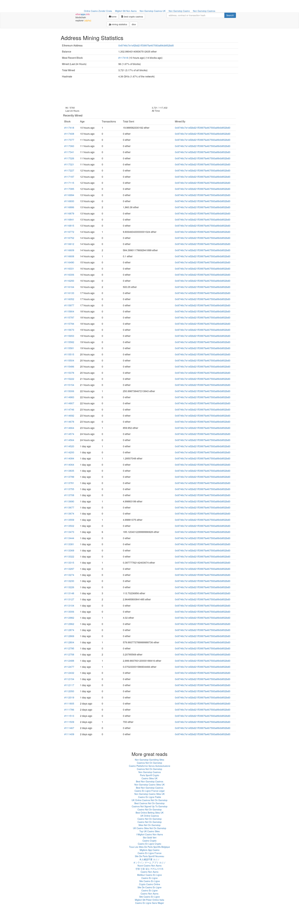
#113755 (69, 489)
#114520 (69, 446)
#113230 (69, 581)
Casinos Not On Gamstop (149, 762)
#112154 (69, 679)
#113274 (69, 575)
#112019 (69, 697)
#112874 (69, 630)
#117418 (123, 57)
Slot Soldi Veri (149, 837)
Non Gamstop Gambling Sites (149, 759)
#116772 (69, 232)
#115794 (69, 323)
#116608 (69, 256)
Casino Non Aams (149, 871)
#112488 (69, 660)
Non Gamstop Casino (179, 10)
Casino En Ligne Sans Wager (149, 902)
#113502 (69, 526)
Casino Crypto (149, 840)
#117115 (69, 183)
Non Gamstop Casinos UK (153, 10)
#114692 (69, 415)
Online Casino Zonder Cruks (98, 10)
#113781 (69, 483)
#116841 (69, 219)
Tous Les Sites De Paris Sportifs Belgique (149, 846)
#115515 (69, 354)
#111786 (69, 709)
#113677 (69, 507)
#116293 (69, 280)
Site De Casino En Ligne (149, 887)
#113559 (69, 520)
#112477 (69, 667)
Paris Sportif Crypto (149, 775)
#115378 (69, 373)
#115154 (69, 385)
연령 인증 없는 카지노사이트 (149, 868)
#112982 (69, 617)
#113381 (69, 544)
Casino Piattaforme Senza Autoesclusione (149, 765)
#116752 (69, 238)
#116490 (69, 262)
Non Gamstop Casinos (204, 10)
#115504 (69, 360)
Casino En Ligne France (149, 853)
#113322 (69, 556)
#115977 (69, 305)
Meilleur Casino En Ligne (149, 874)
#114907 (69, 403)
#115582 (69, 342)
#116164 (69, 287)
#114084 (69, 458)
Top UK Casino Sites (149, 831)
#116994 (69, 195)
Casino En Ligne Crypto (149, 843)
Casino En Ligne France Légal (149, 790)
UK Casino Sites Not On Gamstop (149, 828)
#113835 (69, 470)
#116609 (69, 250)
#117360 (69, 146)
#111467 (69, 728)
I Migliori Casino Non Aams (149, 834)
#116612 (69, 244)
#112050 (69, 691)
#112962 (69, 624)
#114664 (69, 428)
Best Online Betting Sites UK (150, 812)
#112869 (69, 636)
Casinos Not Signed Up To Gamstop (149, 806)
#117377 (69, 140)
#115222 (69, 379)
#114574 (69, 434)
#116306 (69, 274)
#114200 (69, 452)
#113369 (69, 550)
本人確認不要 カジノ (149, 859)
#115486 (69, 366)
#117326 (69, 158)
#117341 (69, 152)
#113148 (69, 593)
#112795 (69, 648)
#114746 (69, 409)
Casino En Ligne (149, 878)
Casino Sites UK (149, 778)
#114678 (69, 421)
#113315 (69, 562)
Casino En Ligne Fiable (149, 797)
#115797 (69, 317)
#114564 (69, 440)
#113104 (69, 605)
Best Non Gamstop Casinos (149, 781)
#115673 (69, 330)
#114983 (69, 397)
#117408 (69, 133)
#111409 (69, 734)
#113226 (69, 587)
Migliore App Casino (149, 849)
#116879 (69, 213)
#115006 (69, 391)
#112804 (69, 642)
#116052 (69, 299)
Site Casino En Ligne (149, 881)
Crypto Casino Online (149, 884)
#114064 (69, 464)
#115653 (69, 336)
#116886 (69, 207)
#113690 (69, 501)
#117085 (69, 189)
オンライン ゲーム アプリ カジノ (149, 862)
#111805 (69, 703)
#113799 (69, 477)
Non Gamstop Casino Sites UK (149, 784)
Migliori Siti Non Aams (126, 10)
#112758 (69, 654)
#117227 (69, 170)
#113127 (69, 599)
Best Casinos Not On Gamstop (149, 803)
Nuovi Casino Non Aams (149, 865)
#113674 (69, 513)
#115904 (69, 311)
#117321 (69, 164)
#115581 (69, 348)
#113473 (69, 532)
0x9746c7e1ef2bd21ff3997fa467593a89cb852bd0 (146, 45)
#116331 (69, 268)
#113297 (69, 569)
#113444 (69, 538)
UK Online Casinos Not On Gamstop (149, 800)
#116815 (69, 225)
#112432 (69, 673)
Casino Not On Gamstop (150, 809)
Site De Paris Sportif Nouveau (149, 856)
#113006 (69, 611)
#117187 (69, 176)
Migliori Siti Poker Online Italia (149, 899)
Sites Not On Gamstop (149, 825)
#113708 (69, 495)
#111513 (69, 716)
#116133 (69, 293)
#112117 (69, 685)
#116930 (69, 201)
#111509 (69, 722)
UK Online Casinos (149, 815)
